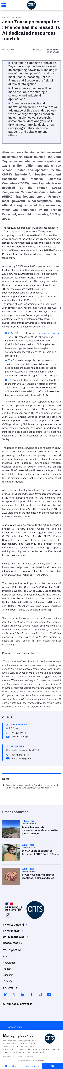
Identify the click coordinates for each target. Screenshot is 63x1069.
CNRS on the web (13, 937)
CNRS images (11, 930)
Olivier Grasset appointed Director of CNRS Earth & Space (31, 852)
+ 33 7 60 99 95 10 (20, 755)
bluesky (5, 994)
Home (5, 17)
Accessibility (15, 1027)
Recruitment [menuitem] (9, 962)
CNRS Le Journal (13, 924)
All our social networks (14, 1004)
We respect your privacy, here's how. (18, 1056)
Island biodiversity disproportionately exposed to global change (31, 829)
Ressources (10, 943)
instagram (40, 994)
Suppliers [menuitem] (8, 975)
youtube (49, 994)
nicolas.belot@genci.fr (21, 758)
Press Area (17, 17)
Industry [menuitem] (7, 968)
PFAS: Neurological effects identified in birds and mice (31, 876)
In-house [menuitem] (7, 981)
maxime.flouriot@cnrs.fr (22, 736)
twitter (14, 994)
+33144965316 (18, 733)
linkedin (23, 994)
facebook (31, 994)
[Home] (31, 5)
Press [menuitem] (6, 956)
